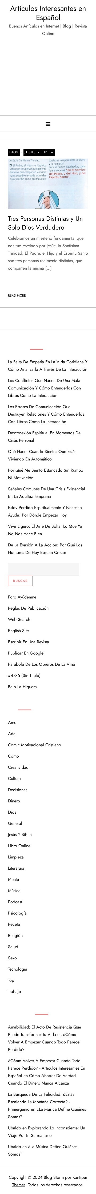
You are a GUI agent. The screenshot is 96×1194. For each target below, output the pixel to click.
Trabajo (14, 991)
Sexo (12, 958)
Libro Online (19, 846)
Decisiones (17, 790)
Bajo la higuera (22, 687)
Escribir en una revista (28, 642)
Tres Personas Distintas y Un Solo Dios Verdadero (45, 223)
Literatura (16, 868)
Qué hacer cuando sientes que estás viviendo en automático (42, 455)
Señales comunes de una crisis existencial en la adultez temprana (46, 492)
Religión (15, 935)
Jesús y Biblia (39, 152)
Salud (13, 947)
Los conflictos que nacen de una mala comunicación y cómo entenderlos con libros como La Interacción (44, 388)
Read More (17, 295)
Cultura (14, 778)
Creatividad (18, 767)
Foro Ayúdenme (22, 597)
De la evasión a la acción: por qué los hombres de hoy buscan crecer (45, 548)
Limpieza (16, 857)
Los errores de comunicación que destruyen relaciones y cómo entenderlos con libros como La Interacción (46, 414)
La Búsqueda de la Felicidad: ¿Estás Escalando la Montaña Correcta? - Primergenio (41, 1101)
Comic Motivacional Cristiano (34, 745)
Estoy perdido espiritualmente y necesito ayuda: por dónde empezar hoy (45, 511)
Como (13, 756)
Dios (14, 152)
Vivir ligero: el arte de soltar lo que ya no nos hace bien (45, 530)
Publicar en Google (25, 653)
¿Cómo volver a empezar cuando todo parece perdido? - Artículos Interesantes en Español (46, 1068)
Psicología (17, 913)
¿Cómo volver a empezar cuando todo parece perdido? (43, 1042)
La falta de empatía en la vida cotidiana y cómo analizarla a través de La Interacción (47, 365)
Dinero (14, 801)
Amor (13, 722)
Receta (14, 924)
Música (14, 891)
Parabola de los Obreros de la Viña (41, 664)
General (15, 823)
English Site (18, 631)
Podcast (15, 902)
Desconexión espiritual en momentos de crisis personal (44, 436)
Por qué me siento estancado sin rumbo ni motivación (45, 474)
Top (11, 980)
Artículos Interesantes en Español (48, 13)
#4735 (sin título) (24, 675)
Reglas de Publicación (28, 608)
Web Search (19, 619)
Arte (11, 734)
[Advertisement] (48, 78)
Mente (13, 879)
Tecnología (17, 969)
